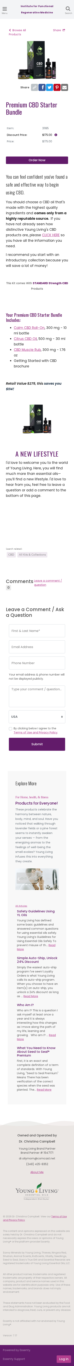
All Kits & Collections (32, 555)
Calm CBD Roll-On (29, 327)
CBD (11, 555)
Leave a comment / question (48, 583)
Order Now (37, 160)
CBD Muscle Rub (27, 349)
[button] (18, 879)
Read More (30, 996)
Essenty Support (14, 1359)
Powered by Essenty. (17, 1350)
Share (57, 30)
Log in (63, 1359)
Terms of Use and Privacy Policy (35, 732)
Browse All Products (17, 32)
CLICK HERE (51, 235)
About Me (37, 1172)
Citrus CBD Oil (25, 338)
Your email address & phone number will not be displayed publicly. (37, 677)
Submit (37, 744)
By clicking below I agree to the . (36, 730)
